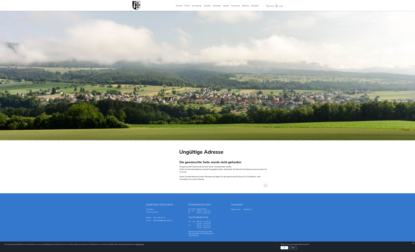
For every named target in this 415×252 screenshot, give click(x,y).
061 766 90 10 (159, 218)
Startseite (208, 177)
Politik (186, 6)
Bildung (245, 6)
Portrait (179, 6)
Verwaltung (196, 6)
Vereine (226, 6)
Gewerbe (216, 6)
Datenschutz (236, 209)
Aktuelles (255, 6)
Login (281, 6)
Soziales (207, 6)
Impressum (247, 209)
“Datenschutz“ (140, 244)
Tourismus (235, 6)
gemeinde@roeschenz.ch (162, 220)
